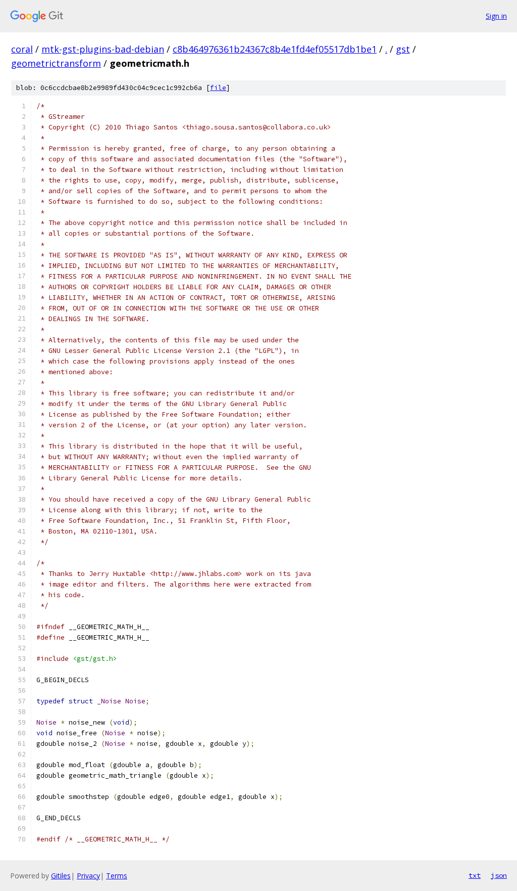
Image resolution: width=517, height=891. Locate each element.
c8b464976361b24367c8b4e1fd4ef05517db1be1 (275, 49)
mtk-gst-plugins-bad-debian (102, 49)
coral (22, 49)
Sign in (496, 16)
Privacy (88, 875)
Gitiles (61, 875)
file (218, 87)
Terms (116, 875)
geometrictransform (56, 63)
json (499, 875)
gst (403, 49)
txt (475, 875)
